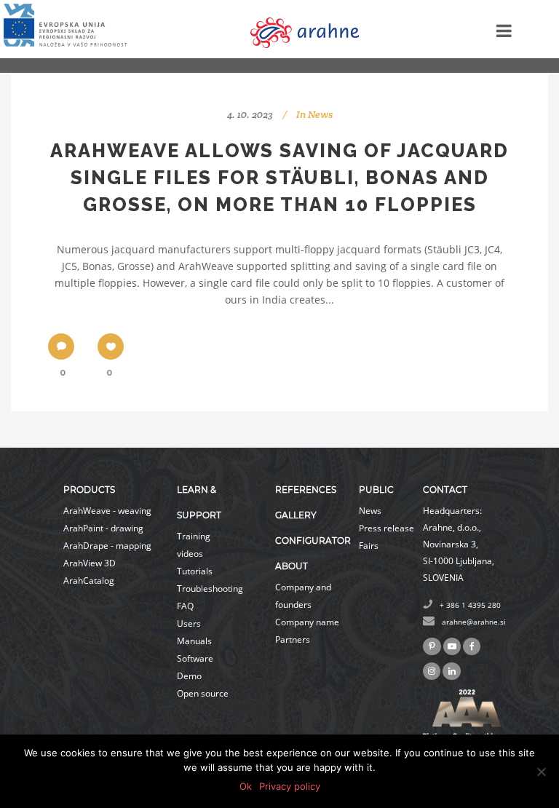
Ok (245, 786)
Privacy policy (289, 786)
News (320, 114)
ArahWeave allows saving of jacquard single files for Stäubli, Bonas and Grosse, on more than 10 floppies (279, 177)
